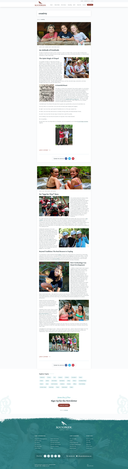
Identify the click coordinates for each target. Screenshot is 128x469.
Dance (80, 377)
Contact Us (87, 1)
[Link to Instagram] (59, 456)
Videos (71, 387)
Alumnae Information (55, 442)
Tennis (57, 387)
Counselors (74, 377)
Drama (41, 380)
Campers (60, 377)
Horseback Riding (82, 380)
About (51, 4)
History (74, 380)
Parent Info (79, 4)
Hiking (68, 380)
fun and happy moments (82, 121)
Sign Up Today (64, 405)
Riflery (75, 383)
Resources (88, 444)
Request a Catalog (54, 446)
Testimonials (64, 387)
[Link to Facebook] (45, 456)
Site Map (88, 440)
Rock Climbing (82, 383)
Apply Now (90, 4)
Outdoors (62, 383)
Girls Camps (54, 380)
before (59, 254)
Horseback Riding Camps (75, 444)
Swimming (51, 387)
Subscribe (88, 442)
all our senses (56, 258)
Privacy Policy (89, 446)
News (47, 383)
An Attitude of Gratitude (49, 50)
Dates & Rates (57, 4)
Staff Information (54, 440)
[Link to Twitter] (48, 456)
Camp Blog (70, 4)
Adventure (42, 377)
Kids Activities (73, 446)
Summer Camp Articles (55, 444)
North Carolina (54, 383)
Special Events (73, 448)
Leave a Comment (43, 150)
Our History (37, 442)
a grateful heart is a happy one (72, 98)
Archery (48, 377)
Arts (54, 377)
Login (92, 1)
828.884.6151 (71, 456)
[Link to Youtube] (52, 456)
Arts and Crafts (73, 438)
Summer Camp (43, 387)
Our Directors (38, 444)
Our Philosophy (38, 440)
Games (47, 380)
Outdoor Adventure (74, 442)
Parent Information (54, 438)
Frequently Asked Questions (41, 438)
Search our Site (89, 438)
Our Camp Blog (38, 446)
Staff (74, 4)
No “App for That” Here (49, 194)
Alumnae (84, 4)
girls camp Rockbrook (44, 313)
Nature (41, 383)
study (50, 239)
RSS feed (66, 410)
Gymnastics (62, 380)
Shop (82, 1)
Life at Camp (63, 4)
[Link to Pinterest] (55, 456)
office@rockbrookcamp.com (84, 456)
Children (66, 377)
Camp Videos (37, 448)
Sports (71, 440)
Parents (68, 383)
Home (38, 19)
